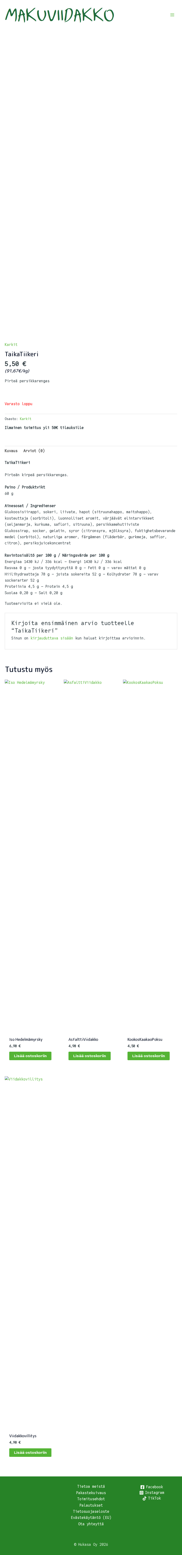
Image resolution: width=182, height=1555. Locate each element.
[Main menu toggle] (172, 15)
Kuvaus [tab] (11, 450)
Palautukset (91, 1505)
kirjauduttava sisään (52, 638)
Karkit (11, 344)
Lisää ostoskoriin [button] (30, 1056)
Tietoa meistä (91, 1486)
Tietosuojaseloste (91, 1511)
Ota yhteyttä (91, 1523)
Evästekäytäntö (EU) (91, 1517)
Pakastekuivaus (91, 1492)
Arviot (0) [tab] (34, 450)
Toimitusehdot (91, 1498)
